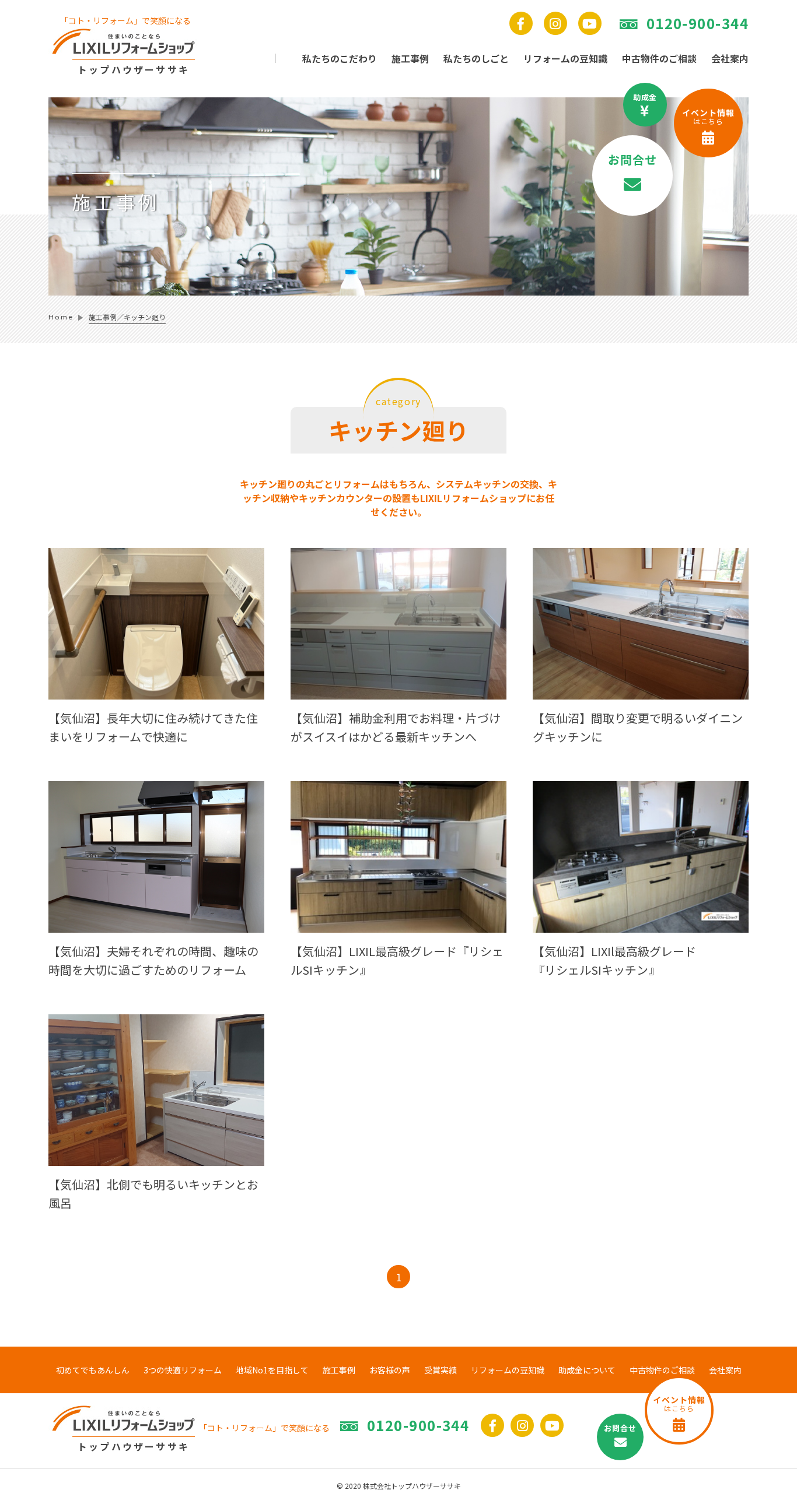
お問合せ (633, 159)
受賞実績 (440, 1370)
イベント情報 (708, 116)
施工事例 (339, 1370)
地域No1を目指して (272, 1370)
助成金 (645, 97)
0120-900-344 (697, 23)
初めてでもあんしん (93, 1370)
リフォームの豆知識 (565, 58)
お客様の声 (389, 1370)
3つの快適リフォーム (183, 1370)
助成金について (587, 1370)
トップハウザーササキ (134, 69)
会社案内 (730, 58)
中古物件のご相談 (659, 58)
